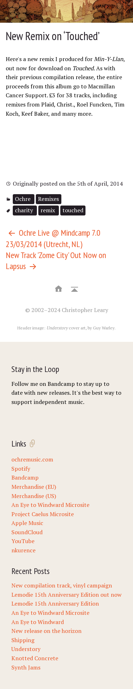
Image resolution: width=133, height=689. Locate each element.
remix (48, 210)
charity (24, 210)
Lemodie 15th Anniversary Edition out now (66, 594)
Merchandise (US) (33, 496)
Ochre (23, 199)
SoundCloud (27, 532)
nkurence (23, 550)
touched (72, 210)
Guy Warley (104, 327)
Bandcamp (25, 477)
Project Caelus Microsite (42, 514)
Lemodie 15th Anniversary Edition (55, 603)
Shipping (22, 640)
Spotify (20, 468)
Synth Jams (25, 667)
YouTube (22, 541)
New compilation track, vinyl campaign (61, 585)
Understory (25, 649)
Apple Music (27, 523)
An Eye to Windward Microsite (50, 505)
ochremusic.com (32, 459)
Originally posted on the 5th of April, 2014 (67, 183)
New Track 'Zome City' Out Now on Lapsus (56, 261)
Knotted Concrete (34, 658)
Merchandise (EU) (33, 487)
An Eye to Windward (37, 622)
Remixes (48, 199)
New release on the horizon (46, 631)
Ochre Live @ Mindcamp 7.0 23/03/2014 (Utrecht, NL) (53, 238)
